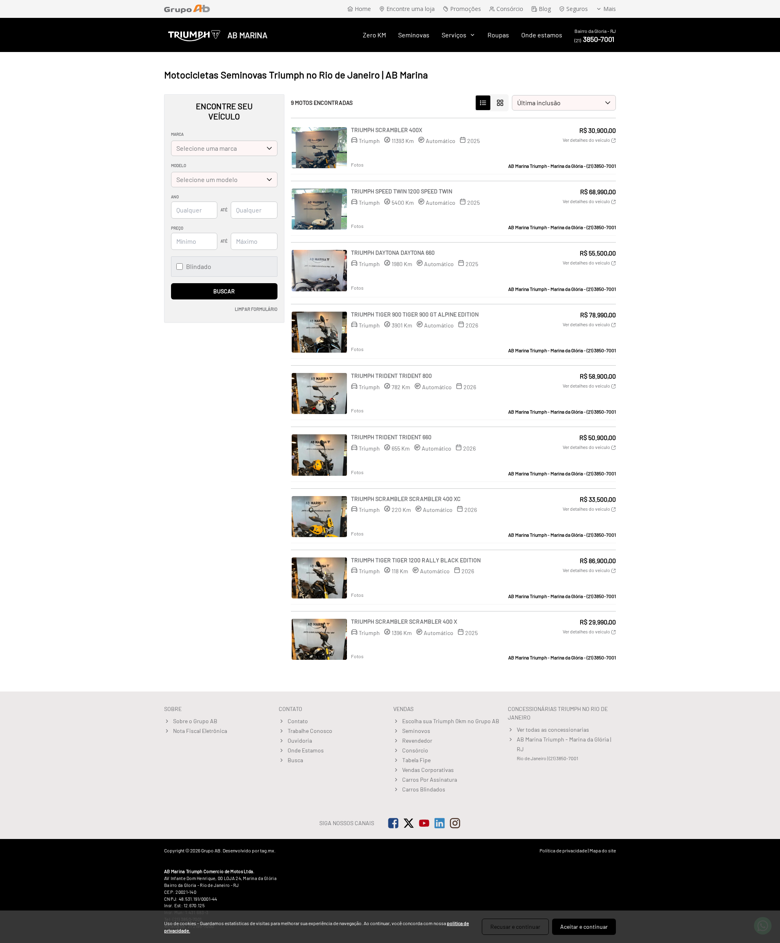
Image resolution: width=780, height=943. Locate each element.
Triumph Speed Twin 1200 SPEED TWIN (401, 191)
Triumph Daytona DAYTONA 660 (393, 252)
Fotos (357, 164)
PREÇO (177, 227)
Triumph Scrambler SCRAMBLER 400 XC (406, 498)
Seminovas (413, 35)
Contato (298, 721)
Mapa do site (602, 850)
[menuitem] (374, 35)
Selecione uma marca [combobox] (206, 148)
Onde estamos (541, 35)
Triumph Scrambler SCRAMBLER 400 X (404, 621)
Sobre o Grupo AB (195, 721)
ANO (175, 196)
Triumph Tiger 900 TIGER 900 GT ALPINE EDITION (415, 314)
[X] (409, 823)
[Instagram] (455, 823)
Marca (177, 134)
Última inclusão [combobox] (539, 102)
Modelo (178, 165)
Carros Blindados (423, 789)
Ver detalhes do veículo (587, 140)
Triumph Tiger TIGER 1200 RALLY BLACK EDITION (416, 560)
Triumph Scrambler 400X (386, 129)
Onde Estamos (306, 750)
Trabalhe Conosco (310, 730)
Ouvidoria (300, 740)
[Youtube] (424, 823)
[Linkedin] (439, 823)
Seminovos (416, 730)
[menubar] (462, 35)
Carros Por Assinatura (429, 779)
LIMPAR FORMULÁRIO (256, 309)
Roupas (498, 35)
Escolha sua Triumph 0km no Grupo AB (450, 721)
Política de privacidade (563, 850)
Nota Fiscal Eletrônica (200, 730)
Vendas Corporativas (428, 769)
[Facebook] (393, 823)
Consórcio (415, 750)
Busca (295, 760)
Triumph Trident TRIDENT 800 (391, 375)
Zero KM (374, 35)
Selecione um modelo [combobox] (207, 179)
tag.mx (267, 850)
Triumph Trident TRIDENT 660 (391, 437)
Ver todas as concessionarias (553, 729)
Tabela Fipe (416, 760)
